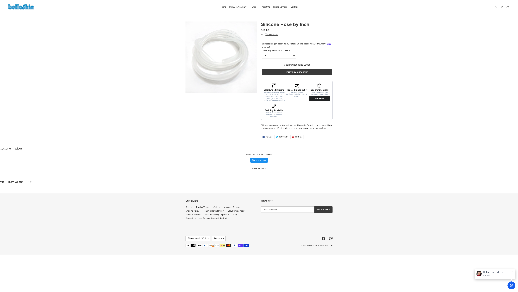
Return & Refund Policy (213, 211)
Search (188, 207)
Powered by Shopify (325, 245)
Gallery (216, 207)
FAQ (235, 214)
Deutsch (218, 238)
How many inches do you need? (276, 50)
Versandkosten (271, 34)
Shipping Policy (192, 211)
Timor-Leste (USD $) (197, 238)
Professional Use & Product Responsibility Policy (207, 218)
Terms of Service (192, 214)
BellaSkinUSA (312, 245)
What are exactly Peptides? (217, 214)
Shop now (319, 98)
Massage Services (232, 207)
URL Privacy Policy (236, 211)
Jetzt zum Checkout (297, 72)
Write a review (259, 160)
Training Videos (202, 207)
